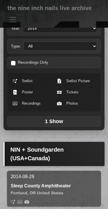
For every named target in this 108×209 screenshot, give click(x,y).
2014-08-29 (22, 176)
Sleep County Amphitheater (41, 185)
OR (33, 193)
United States (50, 193)
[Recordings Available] (20, 201)
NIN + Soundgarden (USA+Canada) (37, 153)
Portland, (20, 193)
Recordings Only (33, 62)
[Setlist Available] (13, 201)
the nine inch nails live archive (49, 8)
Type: (16, 46)
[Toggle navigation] (13, 19)
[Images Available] (26, 201)
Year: (15, 28)
